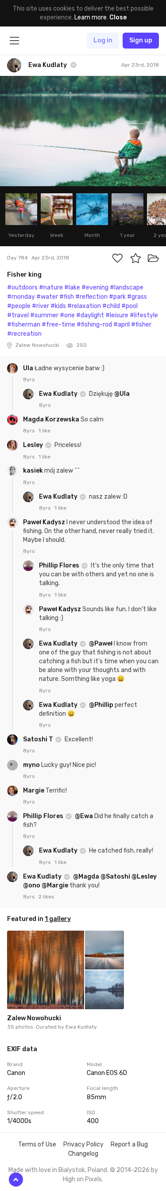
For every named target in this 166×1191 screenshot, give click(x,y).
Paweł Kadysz (44, 522)
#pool (129, 306)
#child (111, 306)
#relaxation (84, 306)
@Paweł (100, 643)
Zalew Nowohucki (34, 1018)
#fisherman (23, 324)
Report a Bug (129, 1144)
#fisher (141, 324)
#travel (18, 315)
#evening (94, 287)
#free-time (58, 324)
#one (67, 315)
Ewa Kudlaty (59, 394)
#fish (66, 297)
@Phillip (101, 705)
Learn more (90, 17)
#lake (72, 287)
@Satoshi (115, 876)
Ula (29, 368)
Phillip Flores (60, 565)
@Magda (86, 876)
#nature (51, 287)
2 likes (46, 897)
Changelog (83, 1153)
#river (40, 306)
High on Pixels (82, 1179)
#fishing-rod (94, 324)
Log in (102, 40)
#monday (21, 297)
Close (118, 17)
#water (47, 297)
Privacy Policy (83, 1144)
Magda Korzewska (52, 419)
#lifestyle (144, 315)
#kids (58, 306)
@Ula (122, 394)
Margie (34, 790)
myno (32, 765)
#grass (137, 297)
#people (19, 306)
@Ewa (84, 816)
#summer (44, 315)
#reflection (91, 297)
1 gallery (58, 919)
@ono (31, 885)
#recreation (24, 334)
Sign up (140, 40)
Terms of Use (37, 1144)
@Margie (55, 885)
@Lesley (144, 876)
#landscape (126, 287)
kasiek (33, 470)
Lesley (33, 445)
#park (117, 297)
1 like (44, 431)
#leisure (116, 315)
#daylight (90, 315)
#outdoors (22, 287)
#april (121, 324)
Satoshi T (38, 739)
